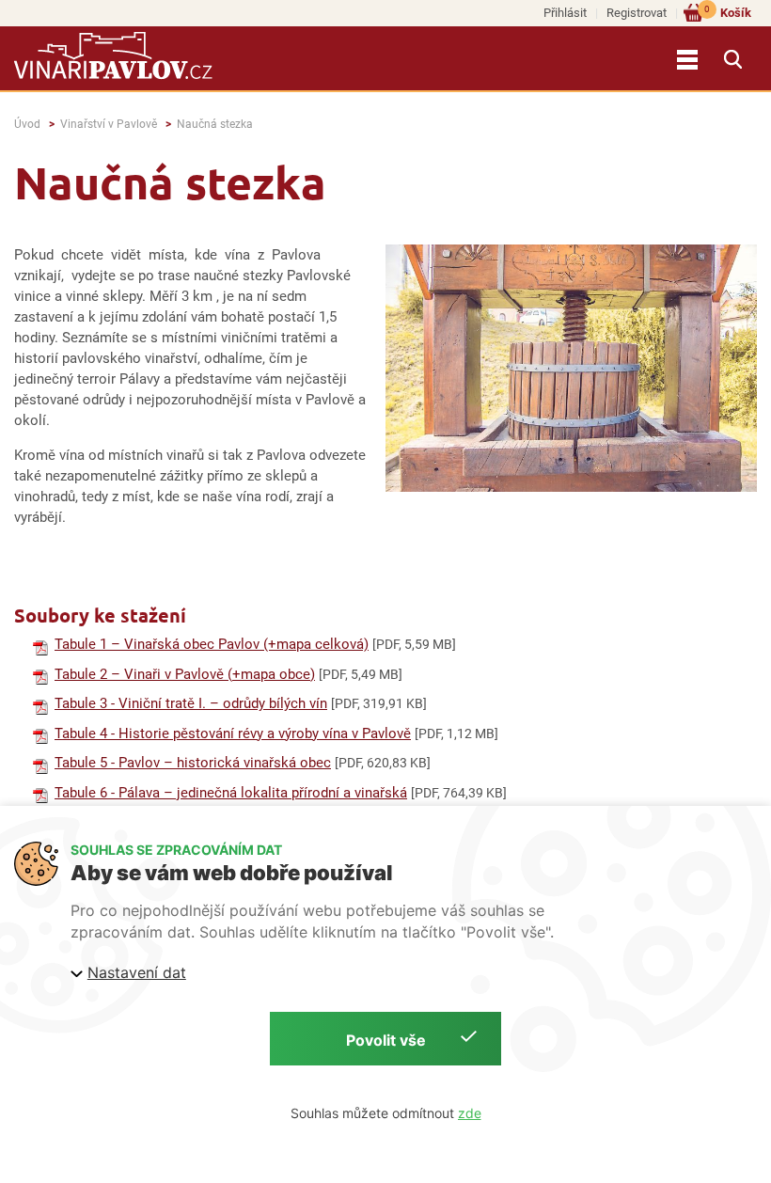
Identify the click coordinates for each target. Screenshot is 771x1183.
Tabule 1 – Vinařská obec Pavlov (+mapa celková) (212, 644)
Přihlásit (565, 13)
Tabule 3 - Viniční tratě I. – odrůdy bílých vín (191, 703)
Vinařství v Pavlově (108, 124)
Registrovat (636, 13)
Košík (727, 12)
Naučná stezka (215, 124)
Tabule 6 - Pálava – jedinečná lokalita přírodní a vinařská (231, 792)
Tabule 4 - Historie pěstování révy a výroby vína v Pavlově (233, 733)
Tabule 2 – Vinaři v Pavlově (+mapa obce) (185, 674)
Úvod (27, 124)
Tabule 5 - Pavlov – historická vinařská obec (193, 762)
